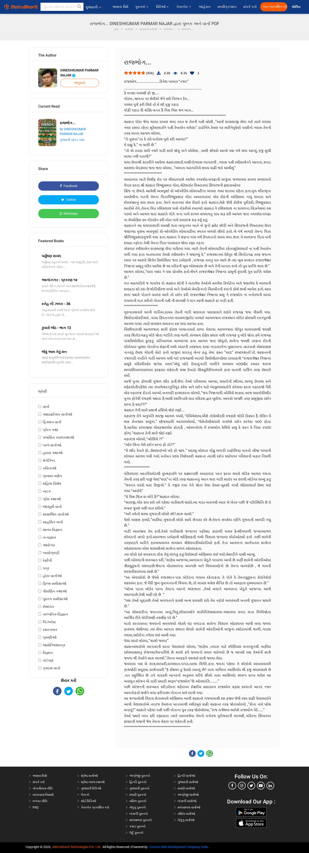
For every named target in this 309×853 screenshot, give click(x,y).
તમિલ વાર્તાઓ (186, 813)
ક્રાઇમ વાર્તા (51, 668)
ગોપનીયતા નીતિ (43, 788)
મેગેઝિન (49, 460)
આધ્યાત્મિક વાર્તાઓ (57, 414)
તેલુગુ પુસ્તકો (137, 807)
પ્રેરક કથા (50, 430)
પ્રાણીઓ (50, 637)
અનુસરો (80, 83)
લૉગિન (296, 7)
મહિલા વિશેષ (52, 483)
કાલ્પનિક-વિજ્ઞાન (55, 614)
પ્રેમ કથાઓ (52, 499)
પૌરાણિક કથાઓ (55, 591)
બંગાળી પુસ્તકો (138, 813)
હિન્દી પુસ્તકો (138, 782)
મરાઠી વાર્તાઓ (186, 788)
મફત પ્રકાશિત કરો (275, 6)
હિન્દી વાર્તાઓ (186, 775)
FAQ (35, 807)
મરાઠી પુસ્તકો (137, 794)
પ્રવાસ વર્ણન (52, 476)
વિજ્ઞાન (48, 653)
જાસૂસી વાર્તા (52, 507)
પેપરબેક (182, 6)
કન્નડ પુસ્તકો (137, 826)
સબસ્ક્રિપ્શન (226, 6)
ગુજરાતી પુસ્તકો (139, 788)
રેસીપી (47, 560)
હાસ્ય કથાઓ (53, 453)
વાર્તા (46, 407)
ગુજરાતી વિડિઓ (91, 788)
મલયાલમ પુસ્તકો (140, 820)
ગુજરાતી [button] (91, 7)
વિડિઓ (161, 6)
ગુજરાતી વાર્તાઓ (188, 782)
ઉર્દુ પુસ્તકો (136, 832)
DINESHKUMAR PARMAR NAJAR (79, 73)
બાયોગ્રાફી (51, 553)
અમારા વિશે (120, 6)
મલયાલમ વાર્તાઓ (189, 807)
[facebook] (232, 785)
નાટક (47, 491)
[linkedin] (270, 785)
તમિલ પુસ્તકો (138, 801)
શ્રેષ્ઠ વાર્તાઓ (89, 775)
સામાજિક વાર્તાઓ (56, 514)
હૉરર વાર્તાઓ (52, 576)
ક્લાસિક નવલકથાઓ (58, 437)
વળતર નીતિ (40, 801)
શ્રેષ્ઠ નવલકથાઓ (93, 782)
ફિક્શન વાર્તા (52, 422)
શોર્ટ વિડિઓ (88, 801)
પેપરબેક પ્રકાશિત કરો (95, 807)
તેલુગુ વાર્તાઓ (186, 820)
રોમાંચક (48, 606)
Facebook (70, 186)
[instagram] (242, 785)
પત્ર (46, 568)
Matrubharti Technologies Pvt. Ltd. (77, 847)
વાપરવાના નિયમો (44, 794)
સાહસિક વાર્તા (53, 522)
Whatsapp (70, 213)
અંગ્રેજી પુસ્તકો (139, 775)
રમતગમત (50, 630)
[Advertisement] (68, 735)
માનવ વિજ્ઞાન (52, 530)
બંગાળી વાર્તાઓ (187, 801)
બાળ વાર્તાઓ (52, 445)
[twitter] (251, 785)
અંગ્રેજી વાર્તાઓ (188, 794)
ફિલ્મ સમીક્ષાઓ (54, 583)
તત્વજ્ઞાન (49, 537)
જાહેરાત (205, 6)
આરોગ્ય (49, 545)
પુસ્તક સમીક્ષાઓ (55, 599)
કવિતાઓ (49, 468)
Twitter (70, 199)
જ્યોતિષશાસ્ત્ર (54, 645)
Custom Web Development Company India (178, 847)
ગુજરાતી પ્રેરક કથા (72, 140)
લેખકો (85, 794)
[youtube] (261, 785)
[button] (79, 7)
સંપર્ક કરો (250, 6)
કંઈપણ (48, 660)
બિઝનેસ (49, 622)
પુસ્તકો (140, 6)
